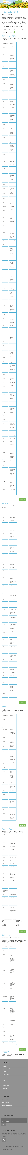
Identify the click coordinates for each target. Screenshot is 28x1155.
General (10, 29)
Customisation (5, 1102)
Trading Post (21, 29)
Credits (4, 1077)
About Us (5, 1066)
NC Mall (12, 582)
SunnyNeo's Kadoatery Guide (16, 942)
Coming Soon (6, 1074)
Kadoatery (4, 32)
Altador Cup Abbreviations (7, 1057)
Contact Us (5, 1071)
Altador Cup (11, 32)
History (4, 1080)
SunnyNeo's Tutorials (7, 1105)
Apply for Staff (6, 1069)
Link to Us (5, 1091)
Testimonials (6, 1085)
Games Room (5, 1108)
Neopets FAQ (5, 1099)
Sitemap (5, 1088)
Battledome (5, 29)
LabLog (4, 1083)
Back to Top (22, 499)
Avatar (15, 29)
